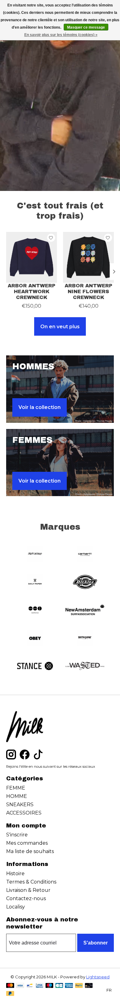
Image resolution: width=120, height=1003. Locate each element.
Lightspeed (98, 976)
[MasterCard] (10, 986)
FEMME (15, 788)
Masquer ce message (86, 27)
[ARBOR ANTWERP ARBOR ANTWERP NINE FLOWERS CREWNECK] (88, 257)
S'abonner (95, 942)
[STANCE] (35, 666)
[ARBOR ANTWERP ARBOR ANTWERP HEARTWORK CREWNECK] (31, 257)
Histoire (15, 873)
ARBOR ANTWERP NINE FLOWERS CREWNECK (88, 291)
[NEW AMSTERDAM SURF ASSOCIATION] (85, 610)
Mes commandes (27, 843)
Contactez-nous (26, 898)
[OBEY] (35, 638)
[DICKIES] (85, 582)
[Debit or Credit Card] (89, 986)
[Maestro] (50, 986)
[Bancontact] (30, 986)
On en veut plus (60, 327)
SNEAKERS (20, 804)
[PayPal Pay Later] (10, 994)
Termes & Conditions (31, 882)
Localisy (15, 907)
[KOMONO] (35, 610)
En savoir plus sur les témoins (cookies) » (61, 35)
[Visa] (20, 986)
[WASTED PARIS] (85, 666)
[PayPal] (79, 986)
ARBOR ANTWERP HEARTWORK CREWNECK (31, 291)
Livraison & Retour (28, 890)
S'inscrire (17, 835)
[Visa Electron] (39, 986)
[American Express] (69, 986)
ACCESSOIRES (24, 813)
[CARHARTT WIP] (85, 554)
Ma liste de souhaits (30, 851)
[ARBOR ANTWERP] (35, 554)
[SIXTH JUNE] (85, 638)
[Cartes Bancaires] (59, 986)
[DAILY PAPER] (35, 582)
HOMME (16, 796)
